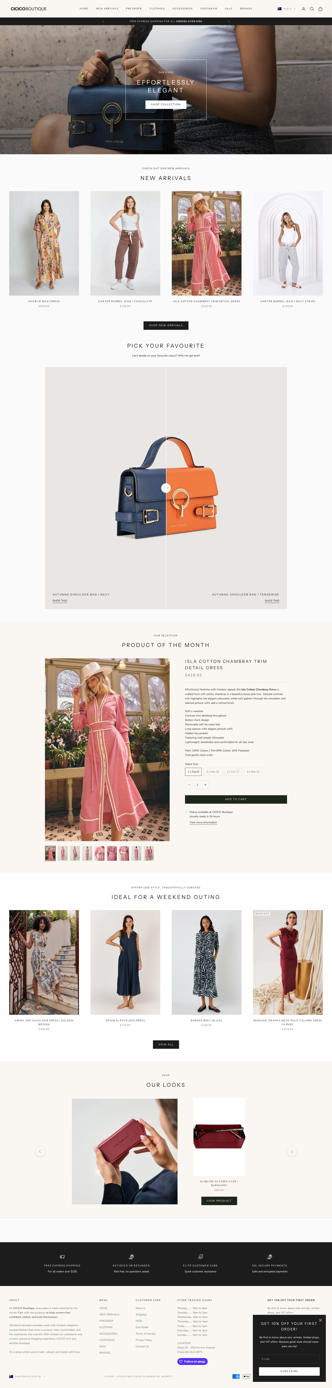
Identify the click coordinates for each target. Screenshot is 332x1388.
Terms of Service (145, 1334)
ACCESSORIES (183, 8)
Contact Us (142, 1346)
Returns (140, 1308)
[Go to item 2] (62, 853)
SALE (229, 8)
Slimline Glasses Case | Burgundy (219, 1183)
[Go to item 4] (87, 853)
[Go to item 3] (75, 853)
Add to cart (236, 799)
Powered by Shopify (158, 1376)
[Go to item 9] (148, 853)
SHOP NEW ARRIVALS (166, 325)
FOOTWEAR (209, 8)
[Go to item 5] (99, 853)
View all (166, 1044)
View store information (203, 822)
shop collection (166, 104)
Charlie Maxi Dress (44, 301)
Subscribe (289, 1371)
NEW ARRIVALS (107, 8)
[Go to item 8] (136, 853)
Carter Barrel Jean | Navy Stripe (287, 301)
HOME (84, 8)
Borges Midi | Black (206, 1020)
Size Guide (142, 1327)
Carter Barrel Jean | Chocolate (125, 301)
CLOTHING (157, 8)
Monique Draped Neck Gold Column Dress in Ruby (288, 1022)
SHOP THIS (60, 601)
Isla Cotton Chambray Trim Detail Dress (206, 301)
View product (219, 1200)
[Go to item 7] (124, 853)
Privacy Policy (144, 1340)
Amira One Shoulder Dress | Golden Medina (44, 1022)
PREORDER (134, 8)
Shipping (141, 1314)
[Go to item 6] (111, 853)
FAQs (139, 1321)
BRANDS (246, 8)
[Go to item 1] (50, 853)
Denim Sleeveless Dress (125, 1020)
